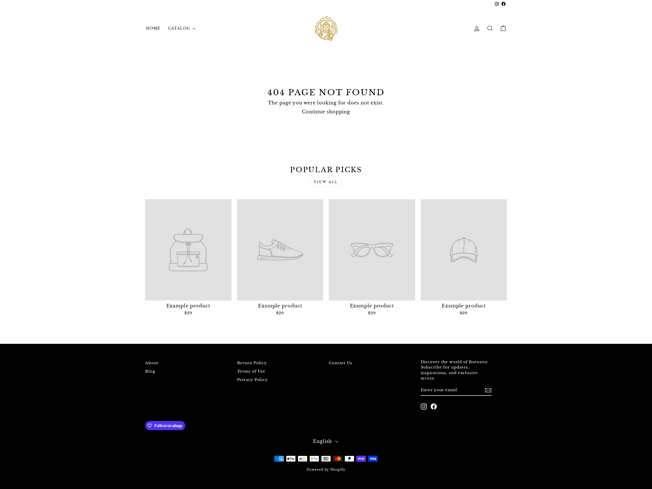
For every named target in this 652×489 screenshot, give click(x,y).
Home (153, 28)
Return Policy (252, 362)
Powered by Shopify (326, 469)
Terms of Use (251, 371)
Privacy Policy (252, 379)
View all (326, 182)
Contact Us (340, 362)
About (152, 362)
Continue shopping (326, 112)
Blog (150, 371)
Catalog (180, 28)
